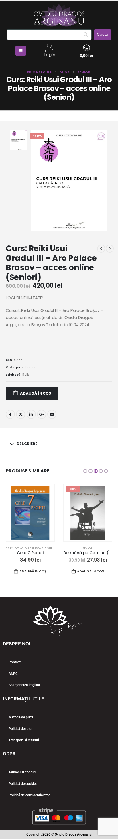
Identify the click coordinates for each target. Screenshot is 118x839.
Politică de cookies (23, 784)
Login (49, 55)
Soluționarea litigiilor (24, 685)
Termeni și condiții (22, 772)
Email (51, 414)
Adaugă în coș (35, 393)
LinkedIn (31, 414)
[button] (85, 471)
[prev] (101, 249)
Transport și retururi (24, 740)
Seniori (30, 367)
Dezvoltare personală (30, 548)
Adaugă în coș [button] (32, 571)
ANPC (13, 674)
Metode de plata (21, 717)
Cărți (9, 548)
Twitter (20, 414)
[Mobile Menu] (20, 51)
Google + (41, 414)
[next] (110, 249)
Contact (15, 662)
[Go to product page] (30, 513)
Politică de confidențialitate (29, 795)
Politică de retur (21, 729)
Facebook (10, 414)
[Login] (49, 48)
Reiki (26, 374)
